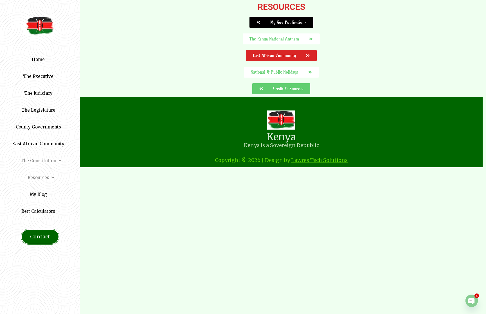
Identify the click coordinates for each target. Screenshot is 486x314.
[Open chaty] (471, 301)
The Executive (38, 76)
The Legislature (38, 110)
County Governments (38, 127)
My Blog (38, 194)
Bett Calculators (38, 211)
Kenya (281, 137)
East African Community (38, 143)
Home (38, 59)
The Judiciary (38, 93)
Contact (40, 236)
